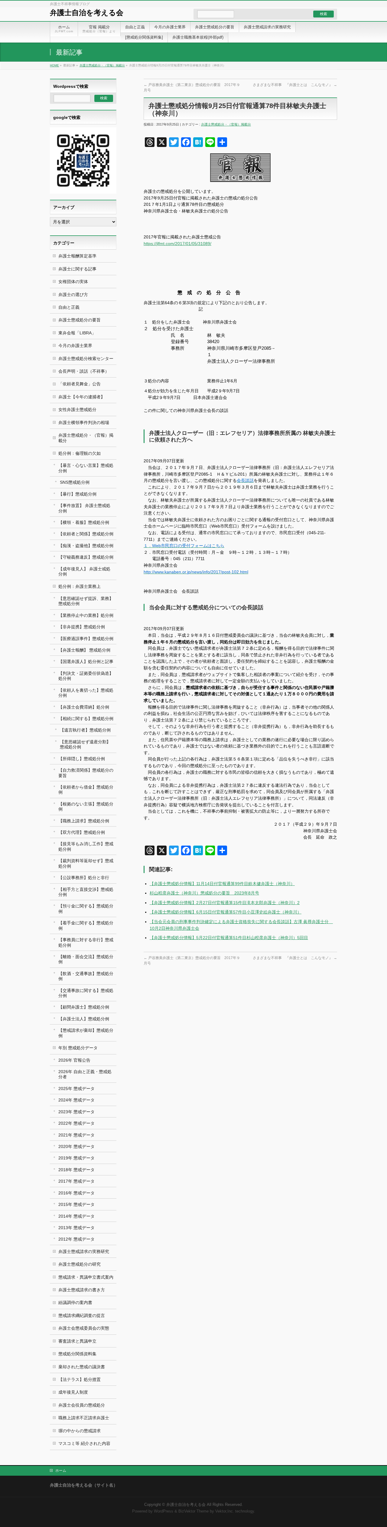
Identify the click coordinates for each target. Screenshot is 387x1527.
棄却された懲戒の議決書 (81, 1366)
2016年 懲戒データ (76, 1193)
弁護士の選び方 (73, 294)
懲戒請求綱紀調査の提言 (81, 1315)
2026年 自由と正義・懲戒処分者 (85, 1074)
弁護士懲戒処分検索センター (85, 358)
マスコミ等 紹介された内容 (84, 1443)
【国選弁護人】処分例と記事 (85, 661)
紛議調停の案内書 (75, 1302)
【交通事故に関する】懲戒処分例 (85, 993)
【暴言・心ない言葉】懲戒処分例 (85, 468)
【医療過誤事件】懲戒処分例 (85, 638)
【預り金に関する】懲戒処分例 (85, 908)
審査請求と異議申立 (77, 1341)
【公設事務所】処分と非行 (83, 877)
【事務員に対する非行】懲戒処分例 (85, 942)
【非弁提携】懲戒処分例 (81, 626)
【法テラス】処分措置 (79, 1379)
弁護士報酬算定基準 (77, 255)
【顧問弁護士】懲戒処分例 (83, 1007)
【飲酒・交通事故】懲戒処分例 (85, 976)
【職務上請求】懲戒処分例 (83, 820)
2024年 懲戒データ (76, 1100)
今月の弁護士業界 (75, 345)
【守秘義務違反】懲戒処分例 (85, 557)
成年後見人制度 (73, 1392)
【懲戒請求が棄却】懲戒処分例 (85, 1033)
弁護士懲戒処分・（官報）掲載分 (102, 65)
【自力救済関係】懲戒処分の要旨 (85, 773)
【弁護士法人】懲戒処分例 (83, 1018)
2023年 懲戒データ (76, 1111)
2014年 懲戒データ (76, 1216)
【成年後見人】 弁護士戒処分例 (84, 571)
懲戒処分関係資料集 (77, 1353)
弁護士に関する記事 (77, 268)
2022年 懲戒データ (76, 1123)
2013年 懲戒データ (76, 1227)
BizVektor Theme (193, 1511)
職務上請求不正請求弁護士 (83, 1417)
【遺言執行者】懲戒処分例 (85, 730)
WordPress (163, 1511)
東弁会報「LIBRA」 (77, 332)
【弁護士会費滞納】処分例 (83, 707)
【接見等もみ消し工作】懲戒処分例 (85, 846)
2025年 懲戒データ (76, 1088)
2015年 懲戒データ (76, 1204)
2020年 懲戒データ (76, 1146)
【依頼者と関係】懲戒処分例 (85, 533)
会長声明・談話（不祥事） (83, 371)
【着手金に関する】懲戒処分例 (85, 925)
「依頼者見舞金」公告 (79, 383)
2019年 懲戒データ (76, 1158)
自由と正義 (69, 307)
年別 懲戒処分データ (78, 1047)
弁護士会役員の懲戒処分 (81, 1405)
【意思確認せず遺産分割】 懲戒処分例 (85, 744)
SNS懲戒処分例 (74, 482)
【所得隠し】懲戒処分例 (81, 758)
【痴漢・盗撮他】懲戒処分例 (85, 545)
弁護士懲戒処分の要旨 (79, 319)
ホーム (60, 1470)
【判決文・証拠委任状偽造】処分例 (85, 676)
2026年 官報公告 (74, 1060)
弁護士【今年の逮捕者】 (81, 396)
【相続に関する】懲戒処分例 (85, 718)
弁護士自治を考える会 (86, 12)
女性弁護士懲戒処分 (77, 409)
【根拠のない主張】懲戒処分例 (85, 806)
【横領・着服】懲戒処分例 (83, 522)
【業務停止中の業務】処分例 (85, 615)
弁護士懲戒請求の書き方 (81, 1289)
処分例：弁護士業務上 (79, 586)
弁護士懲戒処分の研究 (79, 1264)
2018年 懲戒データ (76, 1169)
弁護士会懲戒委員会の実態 (83, 1328)
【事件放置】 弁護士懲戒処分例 (84, 508)
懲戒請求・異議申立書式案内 (85, 1277)
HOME (54, 65)
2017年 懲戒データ (76, 1181)
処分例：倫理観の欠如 (79, 453)
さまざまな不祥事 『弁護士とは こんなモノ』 (295, 85)
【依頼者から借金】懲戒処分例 (85, 790)
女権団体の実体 (73, 281)
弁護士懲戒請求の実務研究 (83, 1251)
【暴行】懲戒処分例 (77, 494)
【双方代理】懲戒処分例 (81, 832)
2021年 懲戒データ (76, 1135)
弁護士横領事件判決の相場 (83, 422)
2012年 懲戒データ (76, 1239)
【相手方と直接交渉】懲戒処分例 (85, 892)
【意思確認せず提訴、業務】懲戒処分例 (85, 601)
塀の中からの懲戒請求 (79, 1430)
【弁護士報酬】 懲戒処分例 (84, 650)
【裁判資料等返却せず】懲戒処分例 (85, 863)
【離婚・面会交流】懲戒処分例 (85, 959)
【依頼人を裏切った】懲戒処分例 (85, 693)
